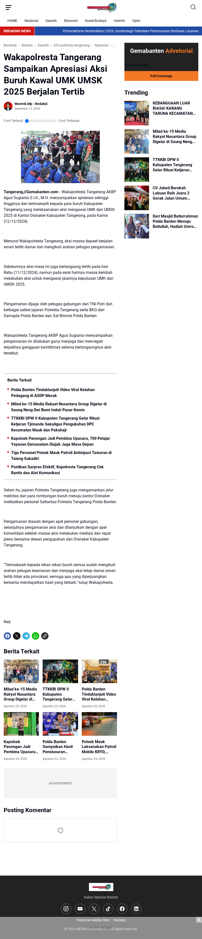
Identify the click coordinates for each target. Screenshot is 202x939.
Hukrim (119, 21)
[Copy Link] (45, 636)
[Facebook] (7, 636)
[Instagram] (66, 909)
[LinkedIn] (136, 909)
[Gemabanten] (101, 7)
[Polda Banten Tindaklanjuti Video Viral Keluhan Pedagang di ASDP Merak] (99, 671)
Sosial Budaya (95, 21)
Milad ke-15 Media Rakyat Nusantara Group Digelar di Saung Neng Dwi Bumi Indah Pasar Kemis (59, 407)
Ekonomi (70, 21)
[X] (16, 636)
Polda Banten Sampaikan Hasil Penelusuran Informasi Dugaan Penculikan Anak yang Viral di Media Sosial (60, 747)
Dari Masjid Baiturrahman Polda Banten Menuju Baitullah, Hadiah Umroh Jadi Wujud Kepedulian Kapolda (175, 221)
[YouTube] (80, 909)
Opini (136, 21)
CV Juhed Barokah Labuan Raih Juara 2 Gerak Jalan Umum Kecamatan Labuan (171, 193)
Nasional (31, 21)
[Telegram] (26, 636)
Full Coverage (161, 76)
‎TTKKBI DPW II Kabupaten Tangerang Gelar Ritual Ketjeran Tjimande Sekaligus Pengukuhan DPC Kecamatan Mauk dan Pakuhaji (55, 424)
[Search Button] (193, 7)
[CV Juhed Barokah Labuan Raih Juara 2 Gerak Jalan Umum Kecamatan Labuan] (136, 198)
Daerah (51, 21)
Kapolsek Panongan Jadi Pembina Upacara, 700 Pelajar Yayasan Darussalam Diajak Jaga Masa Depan (60, 441)
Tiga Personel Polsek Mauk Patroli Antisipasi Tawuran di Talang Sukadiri (61, 455)
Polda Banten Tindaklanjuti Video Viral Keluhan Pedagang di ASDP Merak (53, 392)
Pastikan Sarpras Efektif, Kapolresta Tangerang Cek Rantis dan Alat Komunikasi (57, 470)
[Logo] (101, 887)
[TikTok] (108, 909)
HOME (12, 21)
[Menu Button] (9, 7)
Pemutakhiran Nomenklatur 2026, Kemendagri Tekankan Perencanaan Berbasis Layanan (115, 31)
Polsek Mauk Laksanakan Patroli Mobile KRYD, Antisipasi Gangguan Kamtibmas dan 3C (99, 747)
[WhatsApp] (35, 636)
